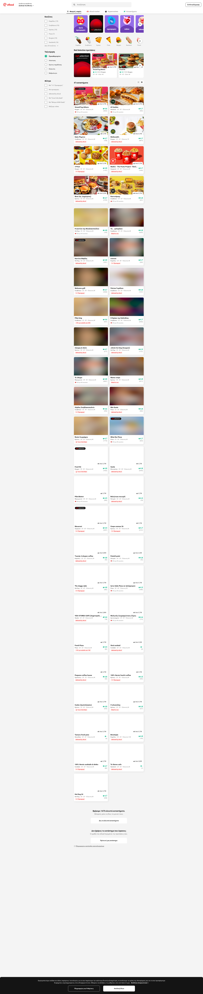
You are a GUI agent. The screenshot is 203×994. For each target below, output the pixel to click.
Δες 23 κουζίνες (50, 46)
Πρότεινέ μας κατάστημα (108, 840)
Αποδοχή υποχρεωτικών (139, 983)
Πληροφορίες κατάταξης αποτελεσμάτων (90, 846)
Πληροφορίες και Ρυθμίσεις (84, 988)
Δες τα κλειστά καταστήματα (109, 820)
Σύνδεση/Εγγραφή (193, 4)
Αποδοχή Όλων (119, 988)
